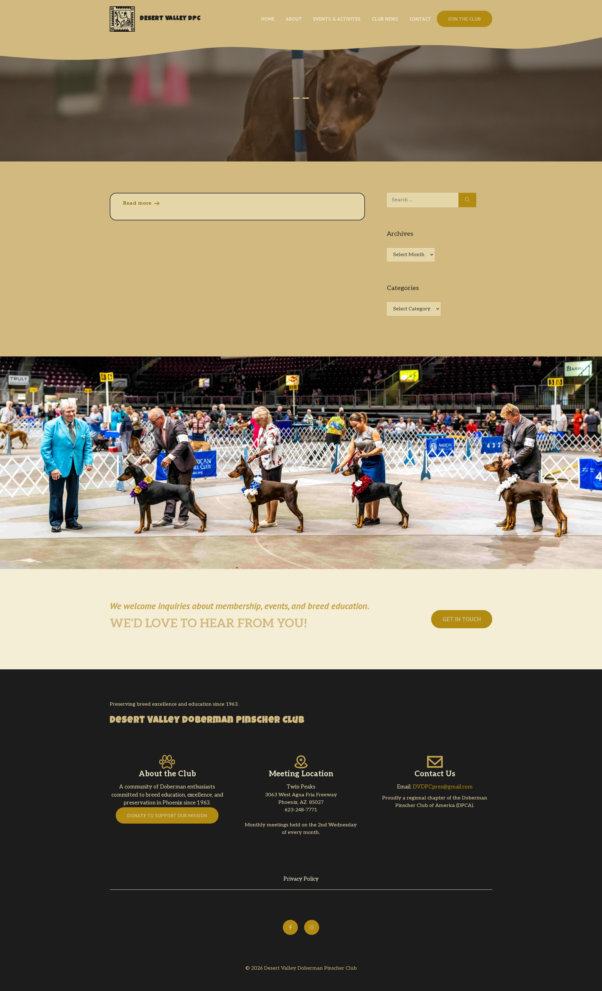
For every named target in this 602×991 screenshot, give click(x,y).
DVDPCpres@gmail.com (443, 787)
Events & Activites (337, 19)
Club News (385, 19)
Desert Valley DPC (170, 19)
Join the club (464, 19)
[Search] (467, 200)
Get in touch (461, 619)
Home (267, 19)
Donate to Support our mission (167, 815)
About (294, 19)
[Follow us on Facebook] (290, 927)
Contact (420, 19)
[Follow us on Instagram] (311, 927)
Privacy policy (301, 879)
